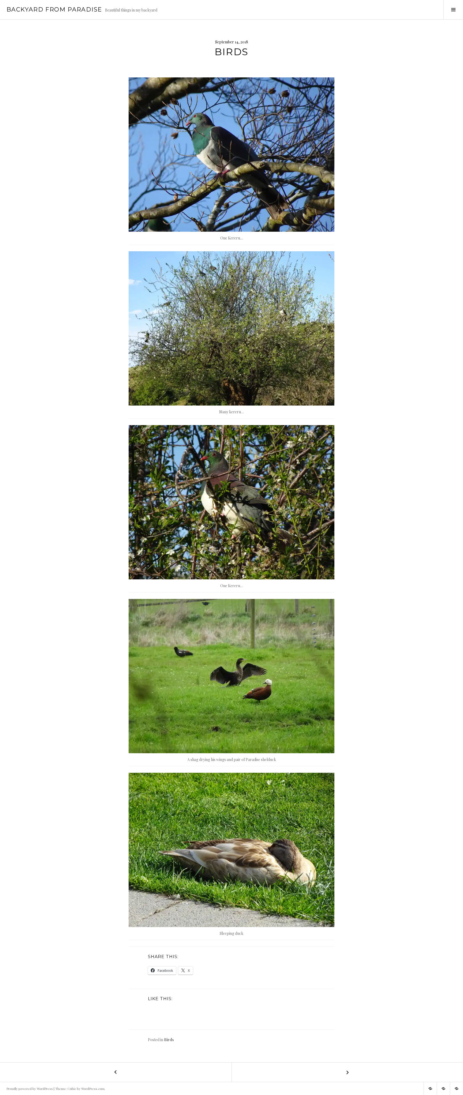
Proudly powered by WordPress (29, 1088)
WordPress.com (92, 1088)
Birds (169, 1039)
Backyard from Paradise (54, 9)
